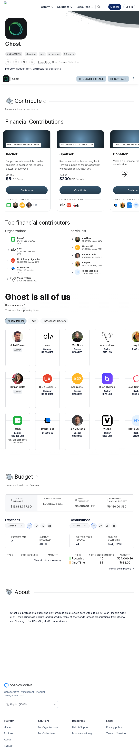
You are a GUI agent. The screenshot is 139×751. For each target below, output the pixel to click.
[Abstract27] (22, 205)
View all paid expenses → (47, 560)
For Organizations (48, 727)
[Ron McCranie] (29, 205)
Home (7, 727)
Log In (129, 6)
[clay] (62, 205)
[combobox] (31, 704)
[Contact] (8, 62)
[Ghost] (7, 78)
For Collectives (46, 733)
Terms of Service (116, 733)
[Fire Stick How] (75, 205)
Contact (8, 745)
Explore (8, 733)
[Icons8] (8, 205)
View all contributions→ (121, 568)
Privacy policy (114, 727)
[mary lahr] (122, 205)
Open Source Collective (65, 62)
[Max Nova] (15, 205)
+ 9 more (69, 54)
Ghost (15, 79)
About (7, 739)
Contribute (27, 190)
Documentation (81, 733)
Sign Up (114, 6)
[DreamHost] (115, 205)
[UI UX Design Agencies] (69, 205)
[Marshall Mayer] (136, 205)
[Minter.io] (129, 205)
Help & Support (81, 727)
